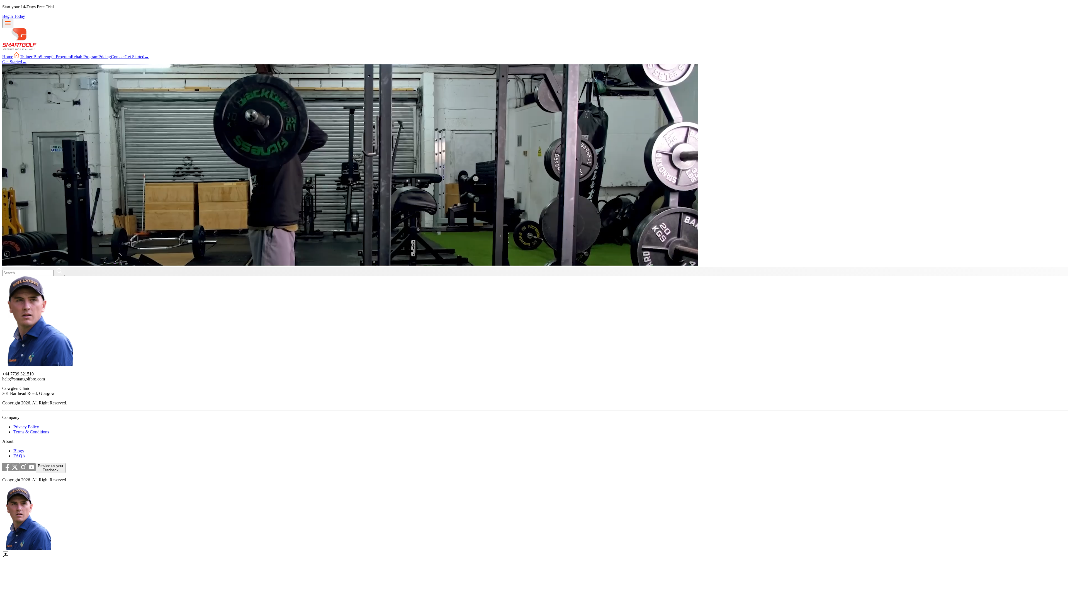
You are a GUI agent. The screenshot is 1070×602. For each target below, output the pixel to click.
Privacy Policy (26, 426)
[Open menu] (7, 23)
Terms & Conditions (31, 431)
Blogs (18, 450)
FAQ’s (19, 455)
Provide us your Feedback (50, 468)
